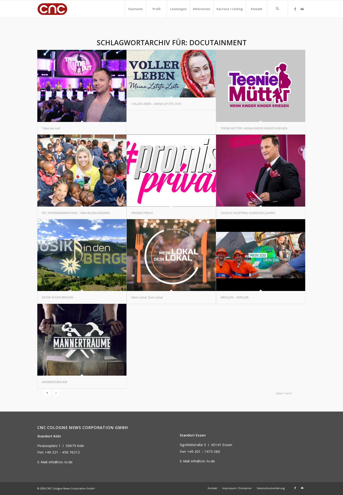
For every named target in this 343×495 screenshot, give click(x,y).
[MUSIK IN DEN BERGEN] (81, 255)
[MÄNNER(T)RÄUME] (81, 340)
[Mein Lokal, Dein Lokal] (171, 255)
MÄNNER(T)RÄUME (54, 382)
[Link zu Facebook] (295, 8)
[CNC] (52, 9)
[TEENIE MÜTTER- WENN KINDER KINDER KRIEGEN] (260, 86)
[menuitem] (135, 9)
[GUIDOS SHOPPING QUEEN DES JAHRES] (260, 171)
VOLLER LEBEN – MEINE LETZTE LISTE (156, 104)
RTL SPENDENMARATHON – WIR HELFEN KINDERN (76, 213)
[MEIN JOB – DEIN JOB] (260, 255)
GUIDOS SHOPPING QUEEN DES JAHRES (248, 213)
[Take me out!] (81, 86)
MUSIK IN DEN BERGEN (57, 297)
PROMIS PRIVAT (142, 213)
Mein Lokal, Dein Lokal (147, 297)
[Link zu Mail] (302, 8)
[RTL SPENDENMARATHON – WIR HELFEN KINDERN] (81, 171)
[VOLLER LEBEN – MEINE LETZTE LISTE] (171, 73)
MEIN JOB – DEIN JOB (234, 297)
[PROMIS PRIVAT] (171, 171)
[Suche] (277, 9)
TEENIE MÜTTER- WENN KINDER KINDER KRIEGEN (254, 128)
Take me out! (51, 128)
